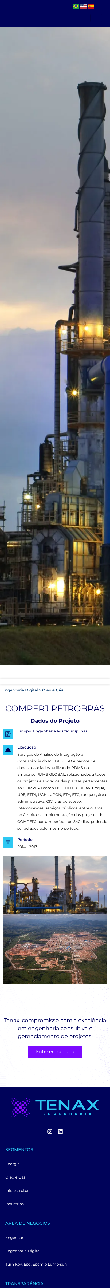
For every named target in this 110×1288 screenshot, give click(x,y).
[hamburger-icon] (96, 18)
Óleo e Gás (52, 690)
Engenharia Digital (20, 690)
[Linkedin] (60, 1131)
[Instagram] (49, 1131)
